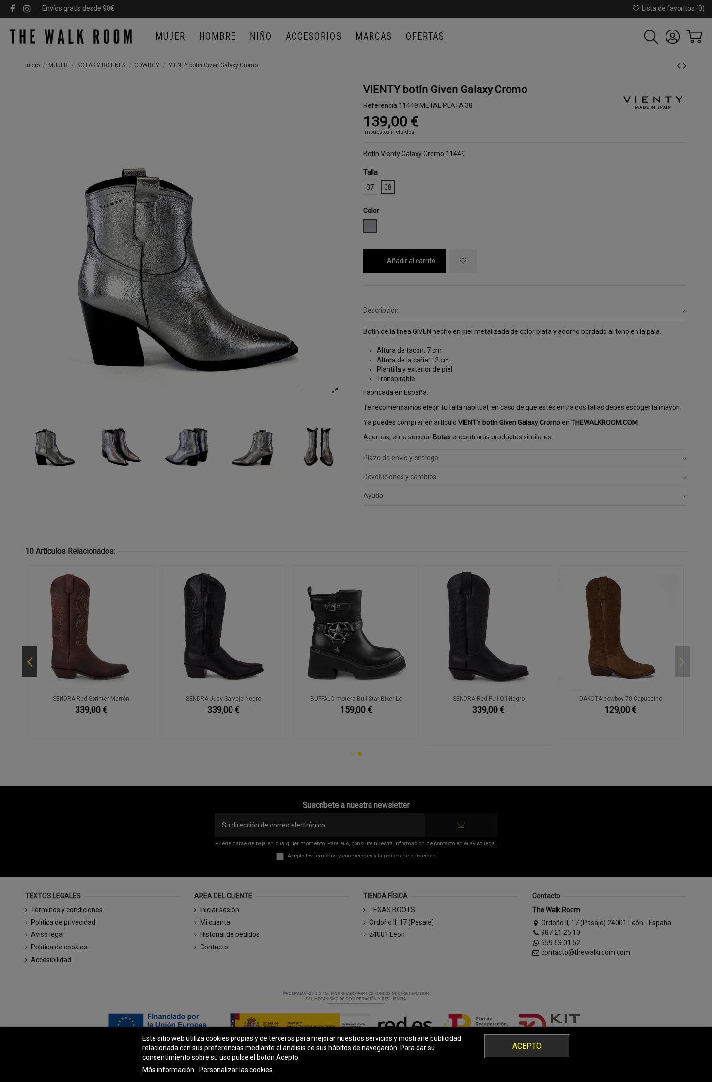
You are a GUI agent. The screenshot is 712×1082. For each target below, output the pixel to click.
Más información (169, 1070)
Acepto (527, 1046)
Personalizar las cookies (236, 1070)
